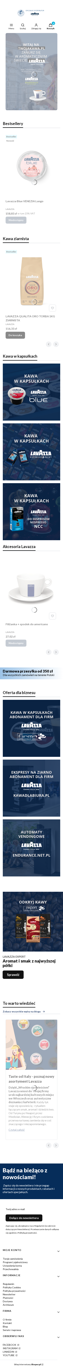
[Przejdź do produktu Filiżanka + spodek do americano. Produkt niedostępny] (31, 589)
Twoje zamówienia (13, 1258)
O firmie (7, 1319)
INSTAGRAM (10, 1348)
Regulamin (8, 1283)
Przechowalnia (11, 1269)
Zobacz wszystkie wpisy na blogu (22, 1011)
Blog (5, 1326)
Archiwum (8, 1304)
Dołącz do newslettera (24, 1217)
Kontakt (7, 1323)
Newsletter (9, 1294)
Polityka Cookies (12, 1287)
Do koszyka (15, 335)
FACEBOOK (10, 1344)
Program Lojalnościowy (15, 1262)
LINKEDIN (9, 1351)
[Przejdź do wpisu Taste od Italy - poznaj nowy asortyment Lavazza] (31, 1045)
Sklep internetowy (27, 1364)
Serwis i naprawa (12, 1329)
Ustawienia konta (12, 1265)
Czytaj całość (17, 1129)
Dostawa (8, 1301)
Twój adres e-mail (15, 1209)
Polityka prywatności (14, 1290)
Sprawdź (13, 975)
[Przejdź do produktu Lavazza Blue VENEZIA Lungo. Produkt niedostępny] (31, 166)
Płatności (8, 1297)
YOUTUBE (9, 1355)
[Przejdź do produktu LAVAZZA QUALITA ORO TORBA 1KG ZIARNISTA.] (31, 281)
